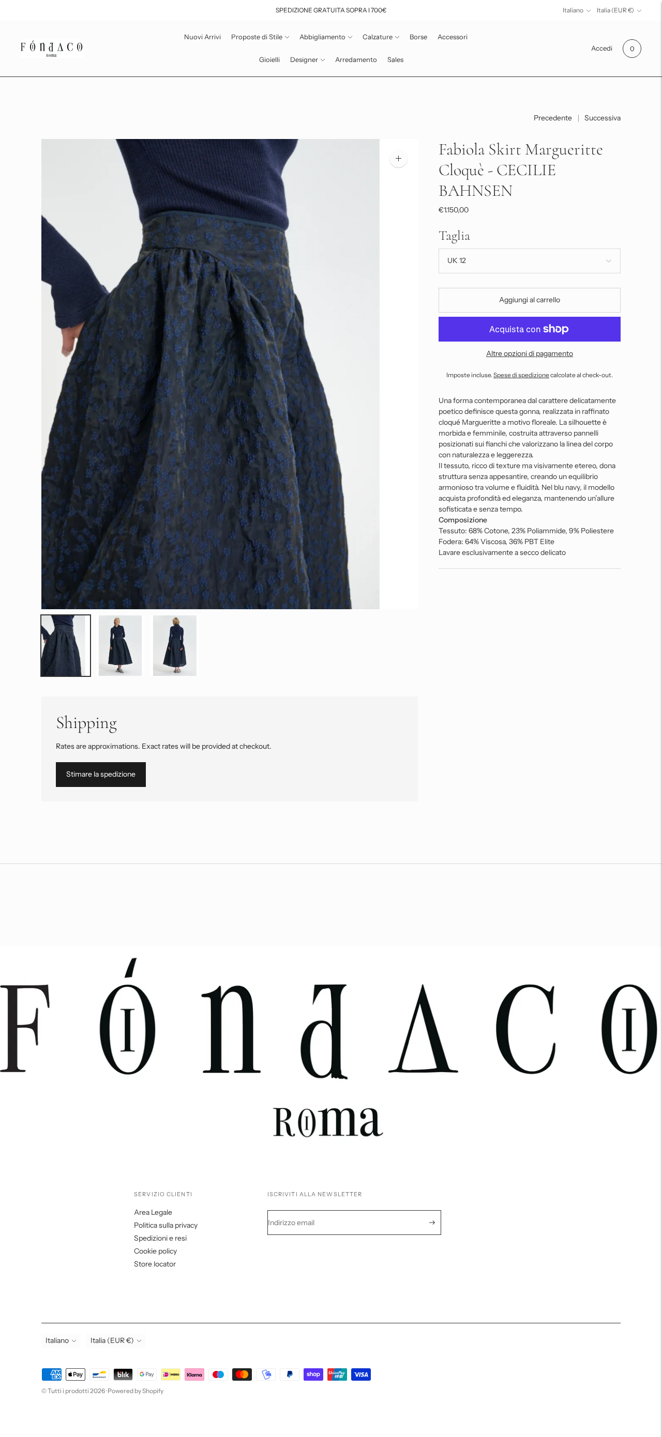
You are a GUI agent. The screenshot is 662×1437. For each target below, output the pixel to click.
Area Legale (153, 1212)
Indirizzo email (298, 1210)
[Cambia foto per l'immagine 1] (65, 645)
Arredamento (356, 59)
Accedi (601, 48)
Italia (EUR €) (615, 10)
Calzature (378, 37)
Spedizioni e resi (160, 1238)
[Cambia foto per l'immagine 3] (175, 645)
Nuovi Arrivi (202, 37)
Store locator (155, 1264)
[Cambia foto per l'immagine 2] (120, 645)
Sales (395, 59)
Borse (418, 37)
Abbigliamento (322, 37)
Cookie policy (155, 1251)
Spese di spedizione (521, 375)
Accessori (453, 37)
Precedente (553, 117)
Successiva (602, 117)
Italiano (573, 10)
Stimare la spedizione (101, 774)
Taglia (454, 235)
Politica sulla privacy (166, 1225)
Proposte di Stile (256, 37)
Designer (304, 59)
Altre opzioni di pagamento (529, 353)
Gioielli (269, 59)
